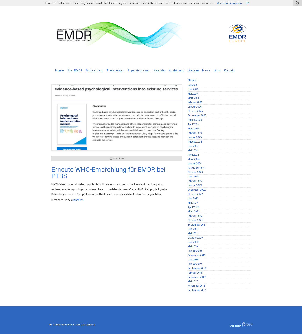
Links (217, 70)
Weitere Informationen (229, 3)
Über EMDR (74, 70)
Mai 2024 (193, 150)
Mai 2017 (193, 281)
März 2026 (194, 98)
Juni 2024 (193, 146)
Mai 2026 (193, 93)
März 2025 (194, 128)
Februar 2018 (195, 272)
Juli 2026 (193, 85)
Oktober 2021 (195, 220)
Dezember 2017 (197, 277)
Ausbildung (176, 70)
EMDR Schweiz (88, 325)
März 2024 (194, 159)
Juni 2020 (193, 242)
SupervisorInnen (138, 70)
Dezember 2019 (197, 255)
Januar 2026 (195, 106)
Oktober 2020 (195, 237)
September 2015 (197, 290)
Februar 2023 (195, 181)
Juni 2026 (193, 89)
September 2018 (197, 268)
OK (247, 3)
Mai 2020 (193, 246)
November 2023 (196, 167)
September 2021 (197, 224)
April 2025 (193, 124)
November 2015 (196, 285)
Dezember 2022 (197, 189)
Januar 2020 (195, 250)
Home (59, 70)
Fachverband (94, 70)
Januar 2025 (195, 137)
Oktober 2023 (195, 172)
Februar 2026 (195, 102)
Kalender (159, 70)
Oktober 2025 (195, 111)
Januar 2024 (195, 163)
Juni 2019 (193, 259)
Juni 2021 (193, 229)
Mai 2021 (193, 233)
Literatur (193, 70)
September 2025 (197, 115)
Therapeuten (115, 70)
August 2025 (195, 119)
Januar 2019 (195, 264)
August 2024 (195, 141)
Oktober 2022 (195, 194)
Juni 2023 (193, 176)
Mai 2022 (193, 202)
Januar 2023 (195, 185)
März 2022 (194, 211)
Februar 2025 (195, 133)
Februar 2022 (195, 216)
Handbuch (78, 200)
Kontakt (229, 70)
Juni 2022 (193, 198)
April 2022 (193, 207)
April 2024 (193, 154)
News (206, 70)
